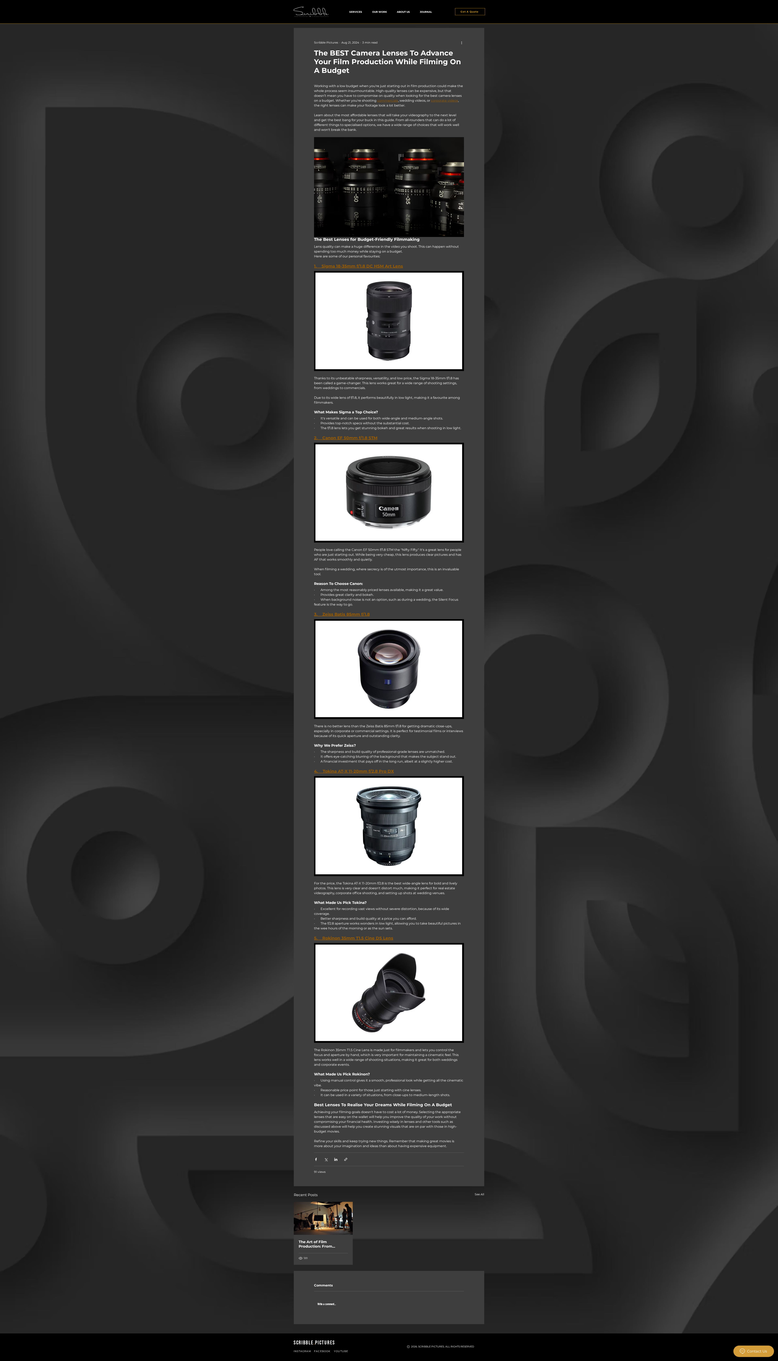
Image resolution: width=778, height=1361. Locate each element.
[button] (355, 12)
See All (479, 1194)
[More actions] (461, 42)
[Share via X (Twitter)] (326, 1159)
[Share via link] (346, 1159)
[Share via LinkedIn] (336, 1159)
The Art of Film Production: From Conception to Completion (315, 1244)
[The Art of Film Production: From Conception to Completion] (323, 1218)
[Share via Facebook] (316, 1159)
